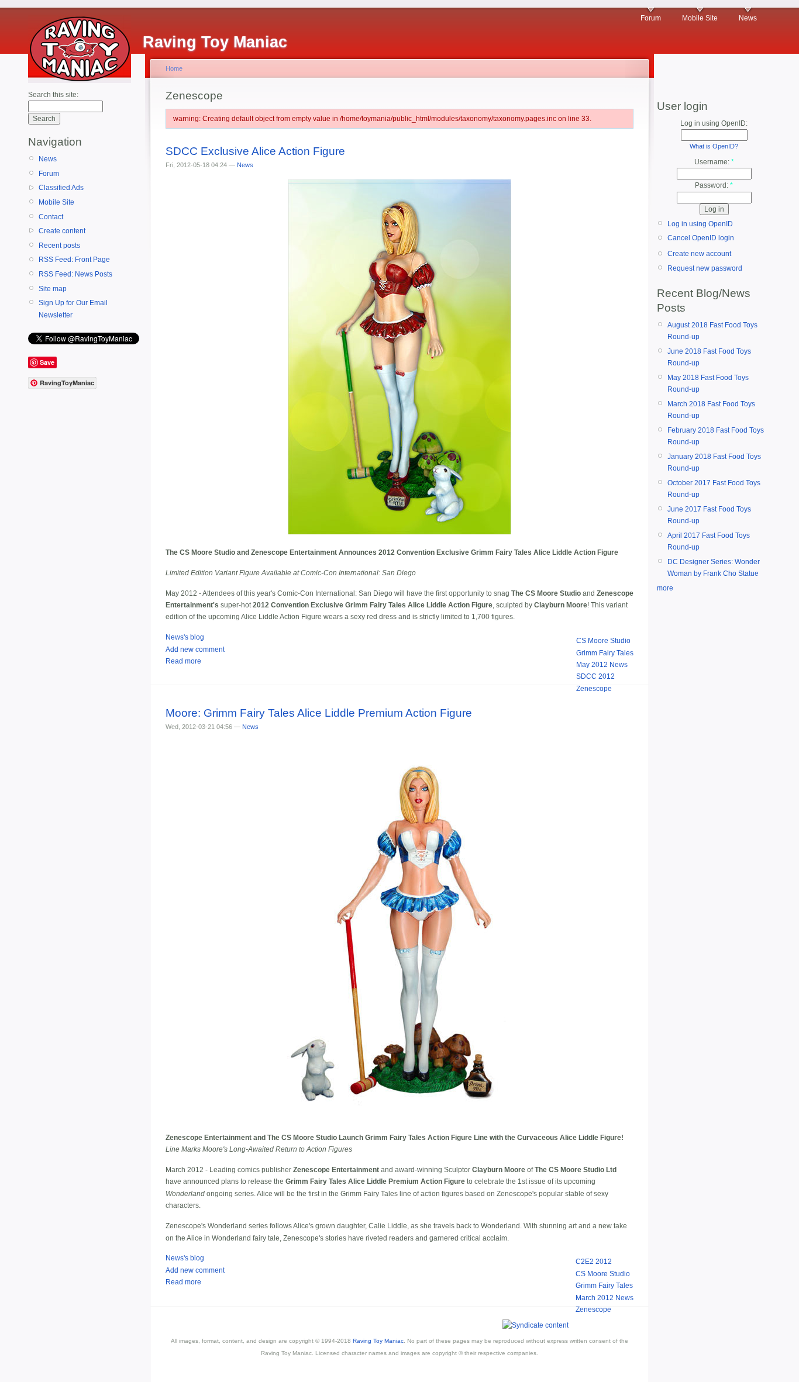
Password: (714, 185)
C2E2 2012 (594, 1261)
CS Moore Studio (603, 641)
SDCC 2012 (595, 676)
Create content (62, 231)
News (748, 18)
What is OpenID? (714, 146)
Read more (183, 661)
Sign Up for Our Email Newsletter (73, 309)
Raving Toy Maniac (378, 1341)
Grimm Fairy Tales (604, 653)
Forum (650, 18)
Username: (714, 162)
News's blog (185, 637)
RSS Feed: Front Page (74, 259)
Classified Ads (61, 188)
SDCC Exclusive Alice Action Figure (255, 151)
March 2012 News (604, 1298)
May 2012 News (602, 665)
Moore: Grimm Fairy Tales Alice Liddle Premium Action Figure (319, 713)
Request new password (704, 268)
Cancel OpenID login (700, 238)
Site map (53, 289)
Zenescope (594, 689)
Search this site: (53, 95)
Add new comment (195, 649)
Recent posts (59, 245)
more (665, 588)
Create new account (699, 254)
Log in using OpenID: (714, 123)
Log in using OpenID (700, 224)
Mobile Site (700, 18)
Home (174, 68)
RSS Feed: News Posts (75, 274)
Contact (51, 217)
